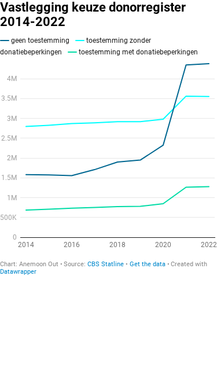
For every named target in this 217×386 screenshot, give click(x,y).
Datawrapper (18, 271)
